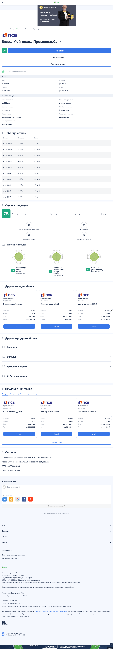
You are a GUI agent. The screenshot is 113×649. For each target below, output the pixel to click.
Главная (5, 29)
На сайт (60, 50)
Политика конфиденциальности (13, 555)
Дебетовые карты (24, 394)
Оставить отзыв (58, 64)
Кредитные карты (39, 394)
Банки (4, 537)
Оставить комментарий (56, 506)
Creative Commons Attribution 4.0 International (51, 611)
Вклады (5, 394)
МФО (4, 525)
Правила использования (10, 558)
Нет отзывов (58, 58)
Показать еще (56, 442)
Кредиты (13, 394)
